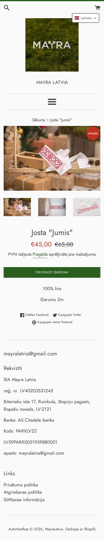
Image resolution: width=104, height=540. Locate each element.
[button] (85, 18)
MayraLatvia (54, 529)
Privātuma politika (21, 485)
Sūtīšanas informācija (24, 499)
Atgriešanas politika (23, 492)
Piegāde (40, 254)
